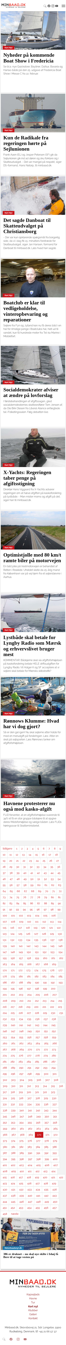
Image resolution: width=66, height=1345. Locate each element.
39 (17, 872)
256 (29, 1037)
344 (54, 1110)
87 (38, 903)
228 (37, 1012)
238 (54, 1019)
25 (44, 860)
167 (38, 964)
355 (30, 1122)
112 (44, 921)
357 (46, 1122)
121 (51, 927)
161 (53, 958)
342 (38, 1110)
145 (52, 946)
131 (4, 939)
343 (46, 1110)
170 (5, 970)
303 (13, 1079)
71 (53, 891)
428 (46, 1183)
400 (55, 1159)
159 (37, 958)
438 (13, 1195)
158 (29, 958)
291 (29, 1067)
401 (5, 1165)
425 (21, 1183)
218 (20, 1006)
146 (60, 946)
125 (20, 933)
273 (54, 1049)
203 (21, 994)
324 (5, 1098)
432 (21, 1189)
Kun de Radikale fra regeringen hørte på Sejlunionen (25, 143)
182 (36, 976)
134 (28, 939)
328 (38, 1098)
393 (54, 1153)
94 (24, 909)
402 (13, 1165)
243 (37, 1025)
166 (29, 964)
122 (59, 927)
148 (13, 952)
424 (13, 1183)
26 (50, 860)
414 (53, 1171)
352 (5, 1122)
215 (60, 1000)
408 (5, 1171)
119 (35, 927)
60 (39, 885)
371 (47, 1134)
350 (47, 1116)
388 (13, 1153)
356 (38, 1122)
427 (38, 1183)
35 (51, 866)
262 (21, 1043)
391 (38, 1153)
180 (21, 976)
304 (22, 1079)
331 (5, 1104)
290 (21, 1067)
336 (46, 1104)
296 (13, 1073)
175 (44, 970)
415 (5, 1177)
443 (54, 1195)
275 (13, 1055)
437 (5, 1195)
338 (5, 1110)
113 (52, 921)
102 (21, 915)
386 (54, 1146)
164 (13, 964)
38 (11, 872)
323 (53, 1092)
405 (38, 1165)
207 (54, 994)
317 (5, 1092)
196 (21, 988)
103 (29, 915)
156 (13, 958)
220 (36, 1006)
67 (25, 891)
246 (5, 1031)
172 (20, 970)
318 (13, 1092)
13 (23, 854)
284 (29, 1061)
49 (25, 879)
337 (54, 1104)
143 (36, 946)
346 (13, 1116)
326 (21, 1098)
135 (36, 939)
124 (12, 933)
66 (18, 891)
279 (46, 1055)
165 (21, 964)
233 (13, 1019)
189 (29, 982)
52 (45, 879)
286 (45, 1061)
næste (14, 1213)
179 (13, 976)
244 (45, 1025)
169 (54, 964)
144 (44, 946)
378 (46, 1140)
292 (37, 1067)
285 (37, 1061)
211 (29, 1000)
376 (30, 1140)
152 (44, 952)
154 (60, 952)
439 (21, 1195)
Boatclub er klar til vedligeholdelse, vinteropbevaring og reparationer (25, 311)
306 (39, 1079)
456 (46, 1207)
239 (5, 1025)
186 (5, 982)
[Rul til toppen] (61, 1340)
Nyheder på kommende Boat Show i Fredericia (28, 57)
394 (5, 1159)
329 (46, 1098)
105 (45, 915)
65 (11, 891)
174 (36, 970)
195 (13, 988)
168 (46, 964)
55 (4, 885)
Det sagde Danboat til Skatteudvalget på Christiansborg (27, 225)
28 (4, 866)
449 (47, 1201)
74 (11, 897)
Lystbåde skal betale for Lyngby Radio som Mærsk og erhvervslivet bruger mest (32, 645)
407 (55, 1165)
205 (38, 994)
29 (10, 866)
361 (22, 1128)
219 (28, 1006)
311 (21, 1086)
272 (46, 1049)
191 (45, 982)
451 (5, 1207)
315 (53, 1086)
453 (21, 1207)
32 (31, 866)
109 (21, 921)
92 (10, 909)
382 (21, 1146)
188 (21, 982)
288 (5, 1067)
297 (21, 1073)
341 (30, 1110)
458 (5, 1213)
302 (5, 1079)
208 (5, 1000)
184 (52, 976)
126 (28, 933)
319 (21, 1092)
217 (13, 1006)
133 (20, 939)
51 (38, 879)
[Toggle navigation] (63, 6)
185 (60, 976)
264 (38, 1043)
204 (29, 994)
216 (5, 1006)
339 (13, 1110)
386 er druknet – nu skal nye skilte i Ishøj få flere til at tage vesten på (30, 1255)
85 (24, 903)
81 (59, 897)
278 (37, 1055)
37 (4, 872)
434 (38, 1189)
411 (30, 1171)
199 (45, 988)
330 (54, 1098)
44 (52, 872)
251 (46, 1031)
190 (37, 982)
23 (30, 860)
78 (38, 897)
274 (5, 1055)
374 (13, 1140)
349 (38, 1116)
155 (5, 958)
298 (29, 1073)
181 (29, 976)
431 (13, 1189)
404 (30, 1165)
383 (29, 1146)
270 (30, 1049)
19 (4, 860)
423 (5, 1183)
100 (5, 915)
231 (61, 1012)
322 (45, 1092)
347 (22, 1116)
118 (28, 927)
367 (13, 1134)
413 (45, 1171)
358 (55, 1122)
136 (44, 939)
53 (52, 879)
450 (55, 1201)
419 (37, 1177)
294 (53, 1067)
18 (56, 854)
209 (13, 1000)
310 (13, 1086)
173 (28, 970)
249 (29, 1031)
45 (59, 872)
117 (20, 927)
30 (17, 866)
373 (5, 1140)
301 (54, 1073)
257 (38, 1037)
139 (5, 946)
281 (5, 1061)
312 (29, 1086)
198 (37, 988)
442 (46, 1195)
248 (21, 1031)
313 (37, 1086)
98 (52, 909)
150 (29, 952)
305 (30, 1079)
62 (52, 885)
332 (13, 1104)
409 (13, 1171)
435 (46, 1189)
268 (13, 1049)
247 (13, 1031)
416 (13, 1177)
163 (5, 964)
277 (29, 1055)
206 (46, 994)
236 (37, 1019)
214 (52, 1000)
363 (38, 1128)
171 (13, 970)
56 (11, 885)
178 (5, 976)
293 (45, 1067)
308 (56, 1079)
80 (52, 897)
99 (59, 909)
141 (21, 946)
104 (37, 915)
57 (18, 885)
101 (13, 915)
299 (38, 1073)
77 (31, 897)
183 (44, 976)
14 (30, 854)
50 (31, 879)
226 (21, 1012)
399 (47, 1159)
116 (12, 927)
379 (55, 1140)
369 (30, 1134)
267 (5, 1049)
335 (38, 1104)
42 (38, 872)
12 (17, 854)
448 (38, 1201)
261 (13, 1043)
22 (24, 860)
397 (30, 1159)
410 (22, 1171)
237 (46, 1019)
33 (38, 866)
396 (21, 1159)
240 (13, 1025)
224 (5, 1012)
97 (45, 909)
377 (38, 1140)
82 (4, 903)
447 (30, 1201)
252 (54, 1031)
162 (61, 958)
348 (30, 1116)
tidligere (7, 848)
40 (24, 872)
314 (45, 1086)
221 (44, 1006)
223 (60, 1006)
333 (21, 1104)
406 (47, 1165)
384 (38, 1146)
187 (13, 982)
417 (21, 1177)
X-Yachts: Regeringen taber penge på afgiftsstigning (27, 477)
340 (21, 1110)
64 (4, 891)
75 (17, 897)
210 (21, 1000)
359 (5, 1128)
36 (58, 866)
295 (5, 1073)
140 (13, 946)
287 (53, 1061)
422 (61, 1177)
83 (10, 903)
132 (12, 939)
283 (21, 1061)
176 (52, 970)
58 (25, 885)
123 (5, 933)
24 (37, 860)
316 (61, 1086)
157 (21, 958)
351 (55, 1116)
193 (61, 982)
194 (5, 988)
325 (13, 1098)
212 (37, 1000)
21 (17, 860)
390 (30, 1153)
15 (36, 854)
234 (21, 1019)
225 (13, 1012)
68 (32, 891)
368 (22, 1134)
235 (29, 1019)
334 (29, 1104)
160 (45, 958)
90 (59, 903)
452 (13, 1207)
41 (31, 872)
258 (46, 1037)
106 (53, 915)
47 (11, 879)
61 (46, 885)
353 (13, 1122)
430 (5, 1189)
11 (10, 854)
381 (13, 1146)
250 (38, 1031)
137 (52, 939)
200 (53, 988)
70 (46, 891)
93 (17, 909)
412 (37, 1171)
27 (57, 860)
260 (5, 1043)
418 (29, 1177)
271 (38, 1049)
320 (29, 1092)
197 (29, 988)
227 (29, 1012)
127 (36, 933)
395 (13, 1159)
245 (53, 1025)
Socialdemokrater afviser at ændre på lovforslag (30, 392)
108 (13, 921)
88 (45, 903)
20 (10, 860)
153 (52, 952)
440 (30, 1195)
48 (18, 879)
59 (31, 885)
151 (37, 952)
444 (5, 1201)
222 (52, 1006)
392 (46, 1153)
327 (29, 1098)
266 (54, 1043)
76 (24, 897)
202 (13, 994)
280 (54, 1055)
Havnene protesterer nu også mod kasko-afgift (29, 806)
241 (21, 1025)
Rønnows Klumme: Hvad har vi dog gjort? (31, 723)
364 (47, 1128)
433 (29, 1189)
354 (21, 1122)
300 (46, 1073)
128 (44, 933)
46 (4, 879)
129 (52, 933)
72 (60, 891)
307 (47, 1079)
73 (4, 897)
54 (59, 879)
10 (4, 854)
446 (21, 1201)
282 (13, 1061)
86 (31, 903)
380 (5, 1146)
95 (31, 909)
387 (5, 1153)
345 (5, 1116)
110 (29, 921)
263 (29, 1043)
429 (54, 1183)
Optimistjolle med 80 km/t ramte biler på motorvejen (32, 557)
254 (13, 1037)
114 (59, 921)
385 (46, 1146)
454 (29, 1207)
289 (13, 1067)
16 (43, 854)
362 (30, 1128)
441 (38, 1195)
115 (4, 927)
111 (36, 921)
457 (54, 1207)
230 (53, 1012)
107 (5, 921)
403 (21, 1165)
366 (5, 1134)
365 (55, 1128)
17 (50, 854)
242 (29, 1025)
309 (5, 1086)
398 (38, 1159)
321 (37, 1092)
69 (39, 891)
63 (59, 885)
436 (54, 1189)
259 (54, 1037)
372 (55, 1134)
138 (60, 939)
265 (46, 1043)
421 (53, 1177)
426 (29, 1183)
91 (4, 909)
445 (13, 1201)
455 (38, 1207)
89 (52, 903)
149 (21, 952)
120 (43, 927)
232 (5, 1019)
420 (45, 1177)
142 (28, 946)
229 (45, 1012)
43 (45, 872)
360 (13, 1128)
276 (21, 1055)
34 (44, 866)
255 (21, 1037)
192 (53, 982)
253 (5, 1037)
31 (24, 866)
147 (5, 952)
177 (60, 970)
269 (21, 1049)
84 (17, 903)
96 (38, 909)
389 (21, 1153)
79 (45, 897)
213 (44, 1000)
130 (60, 933)
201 (5, 994)
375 (21, 1140)
